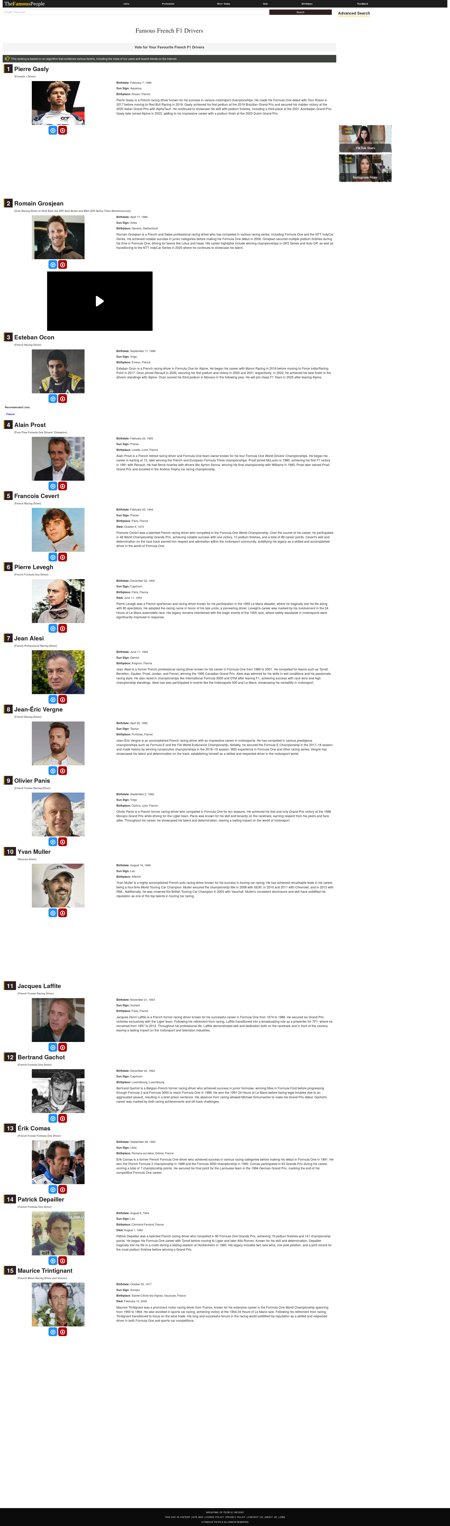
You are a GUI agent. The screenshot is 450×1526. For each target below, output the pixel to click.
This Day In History (178, 1516)
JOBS (282, 1516)
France (10, 414)
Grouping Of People (219, 1512)
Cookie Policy (215, 1516)
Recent (239, 1512)
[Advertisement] (169, 163)
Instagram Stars (365, 177)
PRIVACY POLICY (236, 1516)
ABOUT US (271, 1516)
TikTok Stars (365, 147)
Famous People (213, 1521)
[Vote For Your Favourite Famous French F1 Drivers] (53, 130)
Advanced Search (354, 13)
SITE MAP (198, 1516)
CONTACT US (256, 1516)
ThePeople (24, 3)
